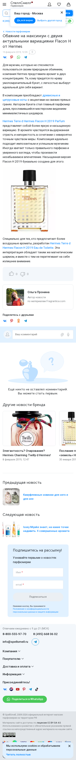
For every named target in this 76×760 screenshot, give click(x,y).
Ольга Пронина (38, 292)
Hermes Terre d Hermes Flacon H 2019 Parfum (34, 121)
